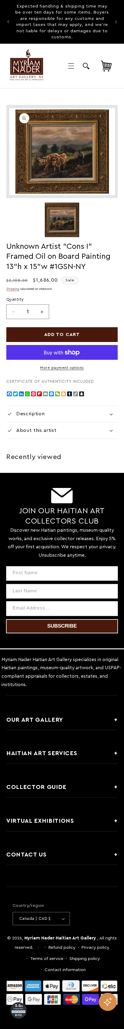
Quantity (14, 299)
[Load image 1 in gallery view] (62, 220)
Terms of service (47, 958)
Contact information (65, 969)
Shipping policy (85, 958)
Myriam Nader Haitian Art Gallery (60, 938)
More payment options (62, 367)
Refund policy (62, 947)
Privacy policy (95, 947)
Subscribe (62, 626)
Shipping (12, 288)
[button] (71, 66)
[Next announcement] (115, 21)
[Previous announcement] (8, 21)
